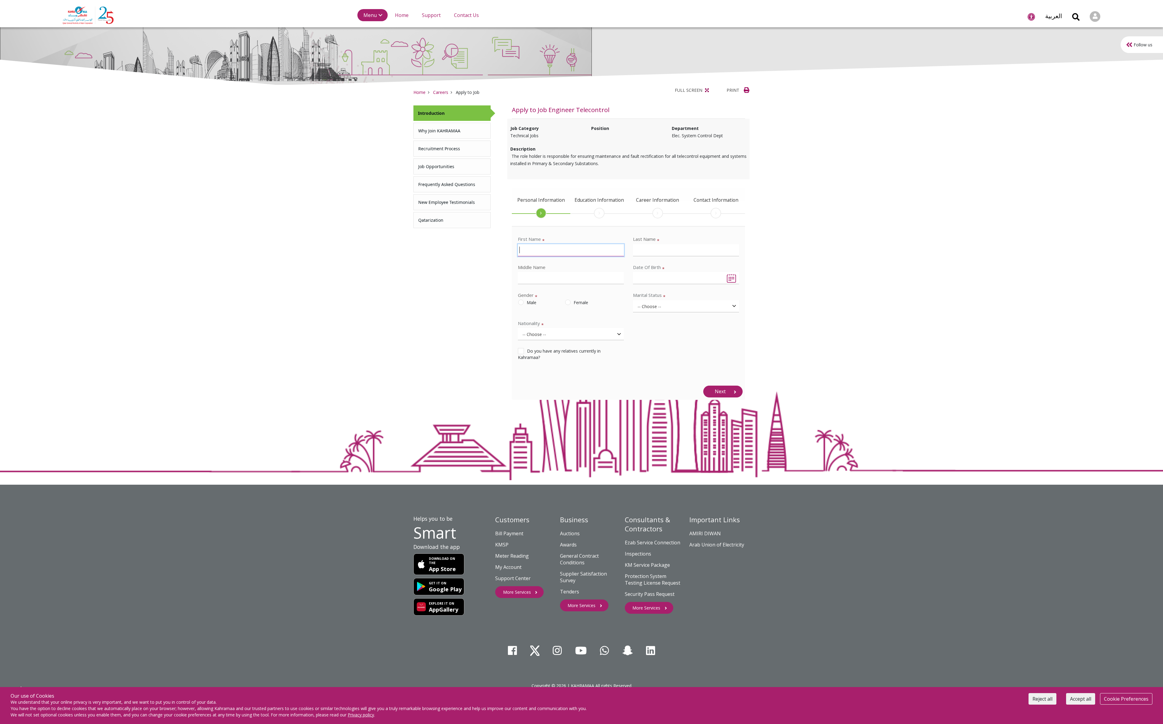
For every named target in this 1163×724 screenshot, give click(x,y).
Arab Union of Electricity (716, 544)
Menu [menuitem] (370, 15)
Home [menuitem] (402, 15)
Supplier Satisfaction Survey (583, 577)
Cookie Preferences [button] (1126, 699)
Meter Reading (512, 556)
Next (720, 391)
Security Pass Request (649, 594)
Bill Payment (509, 533)
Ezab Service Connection (652, 542)
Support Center (513, 578)
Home (419, 92)
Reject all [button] (1042, 699)
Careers (440, 92)
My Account (508, 567)
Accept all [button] (1080, 699)
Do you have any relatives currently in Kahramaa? (559, 354)
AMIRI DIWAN (705, 533)
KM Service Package (647, 565)
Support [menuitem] (431, 15)
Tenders (569, 591)
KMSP (502, 544)
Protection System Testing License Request (652, 579)
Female (581, 302)
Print (734, 90)
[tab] (452, 113)
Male (531, 302)
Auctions (570, 533)
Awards (568, 544)
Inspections (638, 553)
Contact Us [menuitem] (466, 15)
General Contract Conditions (579, 559)
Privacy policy (361, 715)
